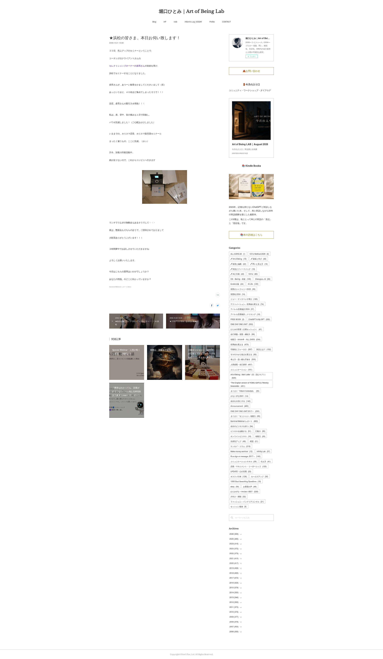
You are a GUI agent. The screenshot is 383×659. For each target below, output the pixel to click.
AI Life (253, 284)
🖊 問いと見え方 (259, 264)
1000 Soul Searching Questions (246, 481)
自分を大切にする (240, 401)
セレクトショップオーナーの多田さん (127, 65)
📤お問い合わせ (251, 70)
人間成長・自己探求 (241, 364)
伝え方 (266, 461)
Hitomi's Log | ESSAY (193, 21)
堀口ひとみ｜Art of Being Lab (191, 11)
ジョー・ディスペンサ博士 (244, 299)
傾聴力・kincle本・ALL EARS (245, 339)
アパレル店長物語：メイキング (245, 314)
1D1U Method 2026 (259, 254)
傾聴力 (260, 436)
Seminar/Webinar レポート (244, 421)
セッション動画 (239, 506)
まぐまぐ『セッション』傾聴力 (245, 416)
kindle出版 (237, 284)
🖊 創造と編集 (238, 264)
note (175, 21)
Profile (212, 21)
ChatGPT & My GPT (259, 319)
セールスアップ (259, 476)
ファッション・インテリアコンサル (247, 501)
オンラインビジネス (241, 436)
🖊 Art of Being (239, 258)
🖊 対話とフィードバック (243, 269)
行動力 (260, 431)
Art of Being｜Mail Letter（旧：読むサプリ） (248, 376)
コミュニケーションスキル (244, 461)
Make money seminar (242, 451)
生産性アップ (238, 441)
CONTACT (226, 21)
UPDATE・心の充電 (241, 471)
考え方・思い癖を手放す (243, 359)
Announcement (240, 406)
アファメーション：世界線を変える (247, 304)
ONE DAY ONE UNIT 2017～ (245, 411)
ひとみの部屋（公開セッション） (246, 329)
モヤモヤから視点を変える (244, 354)
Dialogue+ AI (262, 279)
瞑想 (254, 441)
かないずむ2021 (239, 396)
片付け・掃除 (238, 496)
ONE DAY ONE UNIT (242, 324)
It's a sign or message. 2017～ (245, 456)
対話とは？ (263, 349)
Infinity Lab (263, 451)
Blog (154, 21)
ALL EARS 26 (238, 254)
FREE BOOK (237, 319)
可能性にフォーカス (241, 349)
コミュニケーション (241, 369)
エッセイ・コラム (240, 446)
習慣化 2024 (238, 294)
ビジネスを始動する (241, 431)
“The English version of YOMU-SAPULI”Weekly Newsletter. (250, 384)
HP (165, 21)
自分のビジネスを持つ (242, 426)
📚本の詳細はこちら (251, 234)
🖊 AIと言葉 (237, 274)
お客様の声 (250, 486)
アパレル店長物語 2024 (242, 309)
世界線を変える (240, 344)
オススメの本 (239, 476)
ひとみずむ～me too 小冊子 (244, 491)
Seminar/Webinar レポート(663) (120, 287)
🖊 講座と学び (258, 258)
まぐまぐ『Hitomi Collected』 (245, 391)
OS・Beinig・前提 (241, 279)
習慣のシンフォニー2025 (243, 289)
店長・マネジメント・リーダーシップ (249, 466)
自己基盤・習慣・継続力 (243, 334)
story (235, 486)
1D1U (253, 274)
